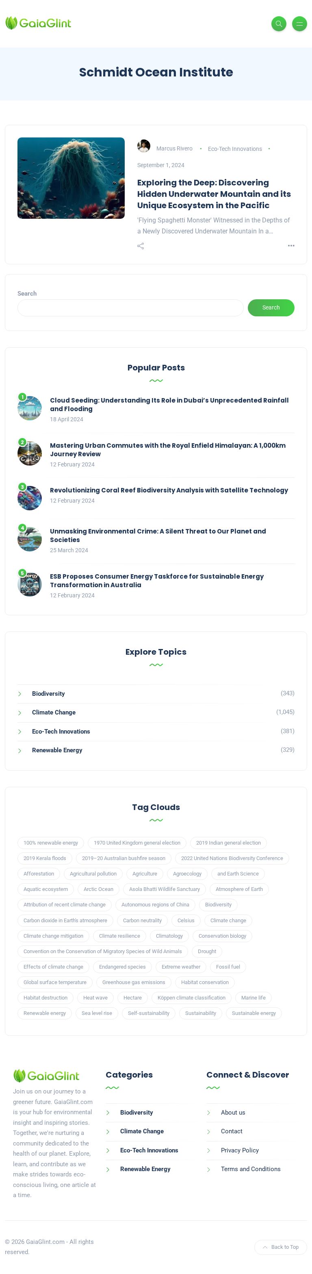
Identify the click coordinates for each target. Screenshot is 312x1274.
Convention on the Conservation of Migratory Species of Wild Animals (103, 951)
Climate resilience (119, 936)
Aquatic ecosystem (46, 889)
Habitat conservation (205, 982)
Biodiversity (48, 693)
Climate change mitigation (53, 936)
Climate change (228, 920)
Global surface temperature (55, 982)
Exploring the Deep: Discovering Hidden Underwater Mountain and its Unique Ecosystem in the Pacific (214, 194)
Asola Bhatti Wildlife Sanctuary (164, 889)
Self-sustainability (148, 1013)
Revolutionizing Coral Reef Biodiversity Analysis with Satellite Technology (169, 490)
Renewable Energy (57, 750)
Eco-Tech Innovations (235, 149)
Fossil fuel (228, 967)
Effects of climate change (53, 967)
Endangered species (122, 967)
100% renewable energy (51, 843)
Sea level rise (97, 1013)
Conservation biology (222, 936)
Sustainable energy (254, 1013)
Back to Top (285, 1247)
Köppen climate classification (191, 998)
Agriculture (144, 874)
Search (27, 293)
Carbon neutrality (142, 920)
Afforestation (39, 874)
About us (233, 1112)
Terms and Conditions (251, 1169)
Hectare (133, 998)
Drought (207, 951)
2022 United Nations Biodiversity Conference (232, 858)
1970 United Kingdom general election (137, 843)
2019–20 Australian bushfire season (123, 858)
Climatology (169, 936)
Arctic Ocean (98, 889)
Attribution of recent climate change (65, 905)
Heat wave (95, 998)
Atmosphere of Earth (239, 889)
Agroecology (187, 874)
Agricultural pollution (93, 874)
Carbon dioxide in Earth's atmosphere (65, 920)
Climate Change (54, 712)
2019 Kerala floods (45, 858)
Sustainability (200, 1013)
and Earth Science (238, 874)
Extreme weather (181, 967)
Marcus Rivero (174, 149)
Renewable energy (45, 1013)
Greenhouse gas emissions (133, 982)
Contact (232, 1131)
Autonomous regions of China (155, 905)
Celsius (186, 920)
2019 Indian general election (228, 843)
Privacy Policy (240, 1150)
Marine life (253, 998)
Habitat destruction (45, 998)
